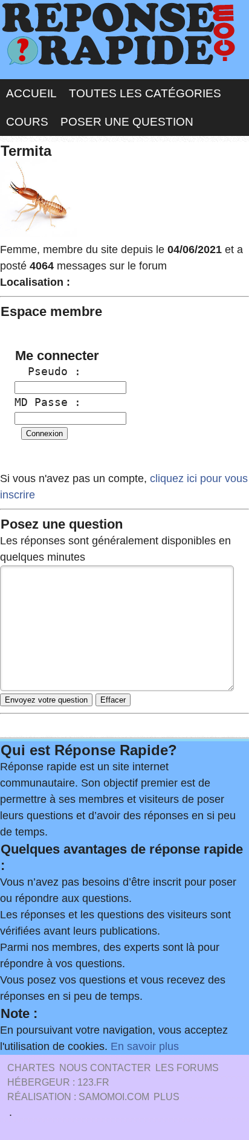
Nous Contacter (105, 1068)
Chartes (31, 1068)
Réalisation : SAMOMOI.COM (78, 1097)
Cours (27, 121)
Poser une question (126, 121)
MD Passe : (48, 402)
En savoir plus (145, 1046)
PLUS (166, 1097)
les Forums (187, 1068)
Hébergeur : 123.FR (58, 1082)
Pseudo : (48, 371)
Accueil (31, 93)
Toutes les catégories (145, 93)
